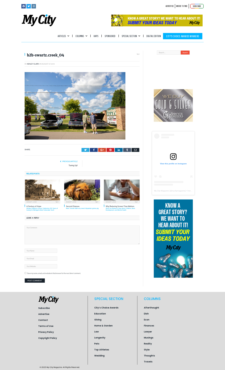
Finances (149, 325)
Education (100, 313)
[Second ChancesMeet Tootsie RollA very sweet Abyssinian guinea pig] (82, 191)
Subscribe (44, 308)
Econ (146, 319)
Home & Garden (103, 325)
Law (96, 331)
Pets (96, 343)
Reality (148, 343)
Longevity (99, 337)
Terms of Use (45, 326)
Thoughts (149, 355)
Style (147, 349)
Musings (148, 337)
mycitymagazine (178, 191)
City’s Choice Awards (106, 307)
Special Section (129, 36)
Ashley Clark (33, 64)
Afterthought (151, 307)
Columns (80, 36)
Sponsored (110, 36)
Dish (146, 313)
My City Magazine (161, 191)
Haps (96, 36)
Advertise (43, 314)
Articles (62, 36)
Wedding (99, 355)
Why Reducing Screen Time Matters (120, 208)
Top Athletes (101, 349)
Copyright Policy (47, 338)
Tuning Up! (73, 165)
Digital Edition (153, 36)
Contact (43, 320)
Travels (148, 361)
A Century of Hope (42, 208)
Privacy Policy (46, 332)
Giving (97, 319)
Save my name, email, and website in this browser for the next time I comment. (54, 273)
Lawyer (148, 331)
